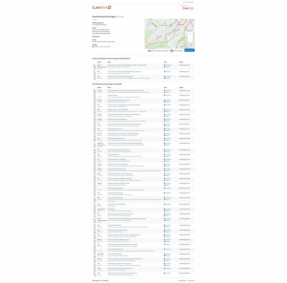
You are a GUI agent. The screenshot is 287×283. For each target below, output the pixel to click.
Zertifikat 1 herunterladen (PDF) (101, 46)
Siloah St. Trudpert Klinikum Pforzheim (118, 230)
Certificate (168, 65)
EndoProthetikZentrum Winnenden (117, 169)
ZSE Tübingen (111, 209)
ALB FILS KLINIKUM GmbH (114, 225)
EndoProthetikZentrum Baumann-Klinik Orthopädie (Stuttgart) (124, 114)
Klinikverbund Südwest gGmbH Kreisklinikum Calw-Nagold (123, 244)
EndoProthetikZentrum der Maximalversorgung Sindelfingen (123, 133)
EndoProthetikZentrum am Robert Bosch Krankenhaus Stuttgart (124, 124)
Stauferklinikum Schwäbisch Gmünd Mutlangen (120, 263)
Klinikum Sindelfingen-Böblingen (116, 138)
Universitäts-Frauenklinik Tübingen (117, 204)
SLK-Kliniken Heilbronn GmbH (115, 249)
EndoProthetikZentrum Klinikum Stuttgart (119, 100)
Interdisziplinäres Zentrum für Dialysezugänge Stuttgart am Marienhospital (127, 65)
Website (167, 67)
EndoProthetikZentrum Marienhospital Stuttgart (120, 76)
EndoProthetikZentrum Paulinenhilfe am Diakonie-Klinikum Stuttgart (126, 90)
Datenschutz (182, 281)
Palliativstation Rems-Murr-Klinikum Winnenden (120, 173)
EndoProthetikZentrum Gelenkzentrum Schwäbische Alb (122, 273)
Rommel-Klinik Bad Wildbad (115, 254)
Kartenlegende (190, 50)
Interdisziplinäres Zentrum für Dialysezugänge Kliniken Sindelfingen (125, 143)
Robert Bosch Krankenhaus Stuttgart (117, 119)
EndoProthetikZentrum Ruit (115, 129)
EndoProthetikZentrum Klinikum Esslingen (119, 150)
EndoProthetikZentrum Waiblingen (117, 159)
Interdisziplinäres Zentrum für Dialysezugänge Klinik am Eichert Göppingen (127, 218)
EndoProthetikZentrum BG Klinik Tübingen (119, 183)
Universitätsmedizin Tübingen (115, 197)
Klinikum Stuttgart (113, 95)
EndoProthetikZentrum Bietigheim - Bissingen (120, 178)
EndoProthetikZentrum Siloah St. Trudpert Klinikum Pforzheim (124, 235)
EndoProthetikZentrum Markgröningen (118, 164)
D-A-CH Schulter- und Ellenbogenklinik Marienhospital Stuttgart (124, 71)
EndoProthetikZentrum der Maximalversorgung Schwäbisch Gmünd (125, 258)
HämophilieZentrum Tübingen (115, 193)
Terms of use (177, 48)
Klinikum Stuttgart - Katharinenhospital (118, 109)
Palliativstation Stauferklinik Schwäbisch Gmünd (120, 268)
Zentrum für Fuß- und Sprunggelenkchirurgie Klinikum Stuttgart (124, 105)
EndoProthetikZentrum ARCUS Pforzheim (118, 239)
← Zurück (94, 19)
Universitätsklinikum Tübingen (115, 188)
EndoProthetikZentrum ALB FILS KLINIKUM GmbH (121, 214)
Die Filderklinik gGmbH (113, 154)
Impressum (191, 281)
